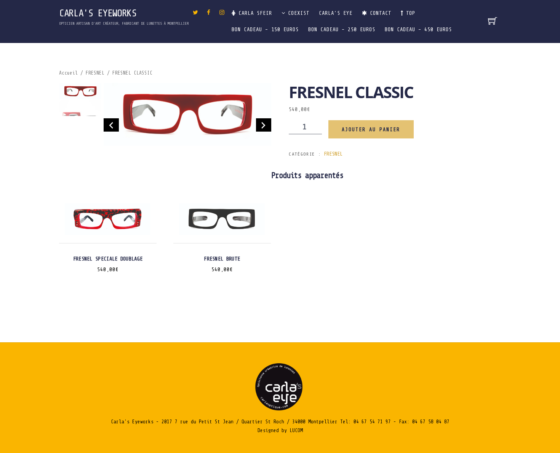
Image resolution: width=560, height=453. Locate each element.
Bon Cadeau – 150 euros (265, 29)
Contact (379, 13)
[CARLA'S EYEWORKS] (280, 409)
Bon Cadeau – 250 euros (341, 29)
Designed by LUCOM (280, 430)
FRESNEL (95, 73)
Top (409, 13)
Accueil (68, 73)
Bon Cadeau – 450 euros (418, 29)
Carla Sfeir (253, 13)
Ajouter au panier (371, 129)
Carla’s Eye (335, 13)
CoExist (297, 13)
